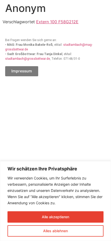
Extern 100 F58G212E (57, 21)
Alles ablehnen (55, 231)
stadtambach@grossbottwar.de (27, 59)
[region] (55, 201)
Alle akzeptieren (55, 217)
